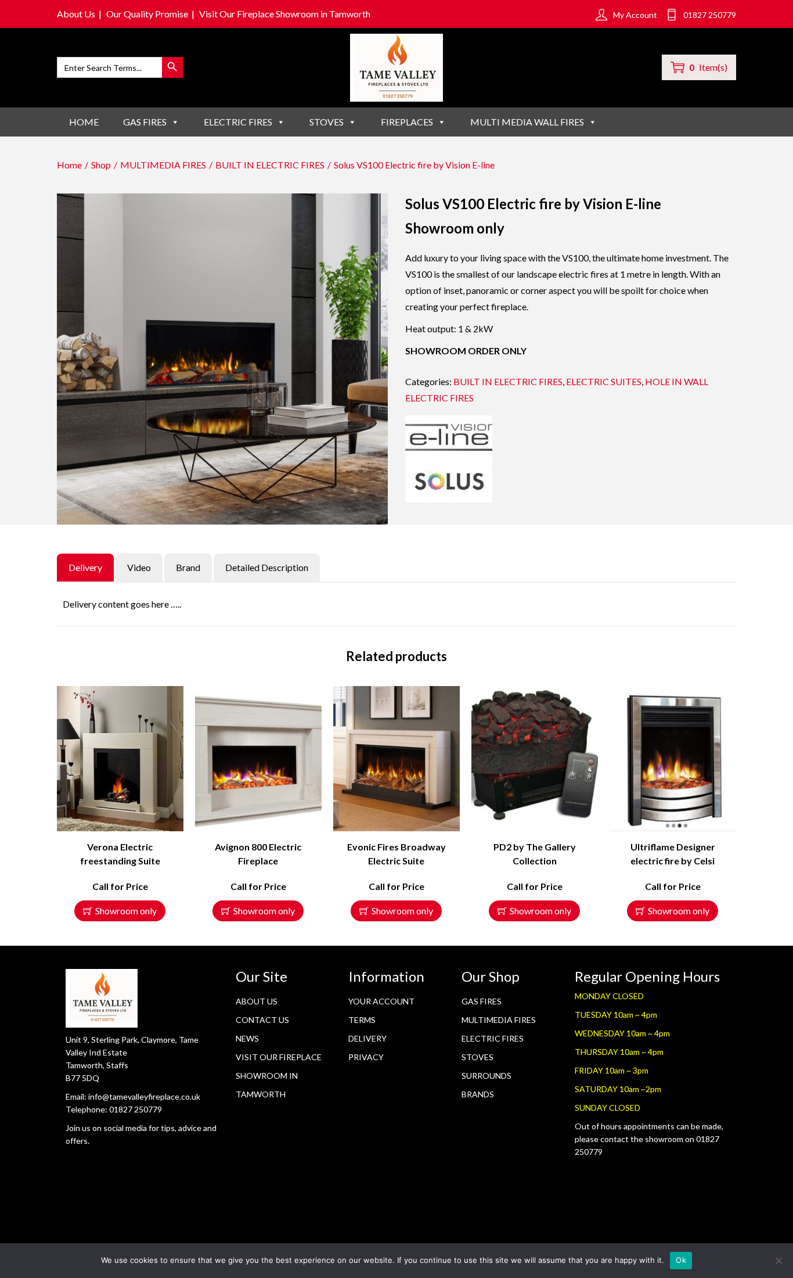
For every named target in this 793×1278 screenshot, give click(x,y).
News (247, 1038)
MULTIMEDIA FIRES (163, 164)
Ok (681, 1260)
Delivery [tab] (85, 567)
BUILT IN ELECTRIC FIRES (270, 164)
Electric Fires (493, 1038)
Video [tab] (139, 567)
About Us (76, 13)
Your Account (381, 1001)
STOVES (326, 121)
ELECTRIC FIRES (238, 121)
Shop (101, 164)
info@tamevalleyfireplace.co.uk (144, 1096)
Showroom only (126, 910)
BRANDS (478, 1094)
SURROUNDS (486, 1075)
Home (84, 121)
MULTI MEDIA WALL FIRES (527, 121)
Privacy (366, 1057)
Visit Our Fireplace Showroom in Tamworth (284, 13)
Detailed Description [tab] (266, 567)
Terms (362, 1020)
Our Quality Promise (147, 13)
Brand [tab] (188, 567)
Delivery (367, 1038)
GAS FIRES (145, 121)
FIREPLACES (407, 121)
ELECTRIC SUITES (603, 381)
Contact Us (262, 1020)
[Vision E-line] (448, 458)
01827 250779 (135, 1109)
